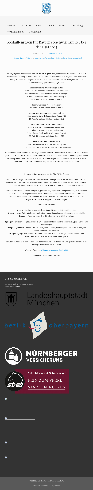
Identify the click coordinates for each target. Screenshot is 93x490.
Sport (53, 58)
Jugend (22, 58)
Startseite (66, 58)
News (36, 58)
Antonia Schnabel (55, 53)
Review (47, 58)
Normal (41, 58)
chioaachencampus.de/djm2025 (55, 250)
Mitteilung (29, 58)
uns (18, 287)
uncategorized (76, 58)
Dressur (17, 58)
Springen (59, 58)
